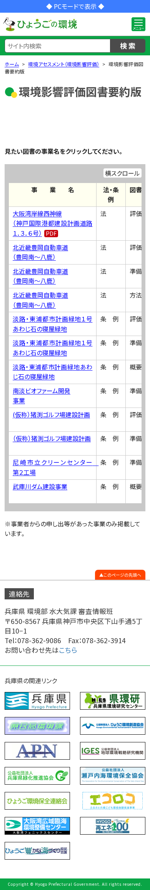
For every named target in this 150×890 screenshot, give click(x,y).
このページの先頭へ (122, 575)
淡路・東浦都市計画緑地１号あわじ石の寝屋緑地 (52, 323)
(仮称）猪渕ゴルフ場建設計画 (51, 414)
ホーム (12, 64)
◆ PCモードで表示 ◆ (75, 6)
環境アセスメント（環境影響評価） (63, 64)
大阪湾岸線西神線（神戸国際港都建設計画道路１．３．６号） (52, 223)
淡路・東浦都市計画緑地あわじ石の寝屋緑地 (52, 371)
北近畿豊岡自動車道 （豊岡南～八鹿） (40, 252)
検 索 (127, 45)
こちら (68, 650)
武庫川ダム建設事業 (40, 486)
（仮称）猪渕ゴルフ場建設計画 (52, 438)
